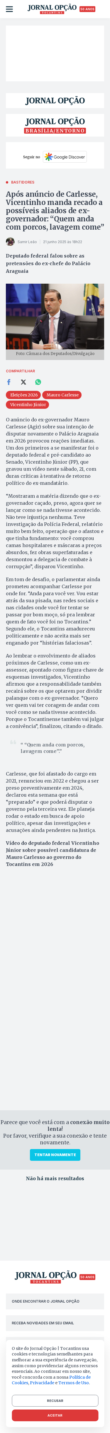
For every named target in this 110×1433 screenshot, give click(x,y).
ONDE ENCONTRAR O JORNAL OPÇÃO (45, 1301)
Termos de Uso (73, 1382)
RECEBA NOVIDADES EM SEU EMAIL (43, 1323)
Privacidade (42, 1382)
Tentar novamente (55, 1155)
